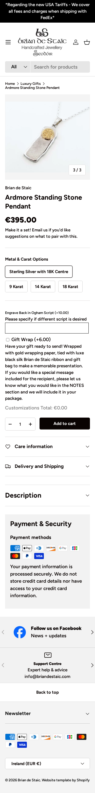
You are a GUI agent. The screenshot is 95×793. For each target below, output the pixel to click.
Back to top (47, 692)
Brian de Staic (18, 187)
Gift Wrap (31, 339)
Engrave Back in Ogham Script (37, 313)
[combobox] (47, 67)
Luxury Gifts (31, 83)
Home (10, 83)
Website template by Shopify (66, 780)
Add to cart (64, 423)
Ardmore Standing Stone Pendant (32, 87)
